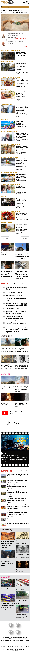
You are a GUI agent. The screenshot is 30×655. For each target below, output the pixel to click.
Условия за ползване (5, 640)
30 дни (27, 471)
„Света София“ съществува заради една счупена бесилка (7, 366)
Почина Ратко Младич (5, 253)
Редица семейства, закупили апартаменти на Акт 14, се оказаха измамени (22, 256)
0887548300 (22, 639)
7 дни (22, 471)
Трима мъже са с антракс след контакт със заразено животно (7, 273)
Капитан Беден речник (14, 295)
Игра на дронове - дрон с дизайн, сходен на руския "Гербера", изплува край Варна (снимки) (22, 275)
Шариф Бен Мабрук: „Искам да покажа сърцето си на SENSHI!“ (16, 304)
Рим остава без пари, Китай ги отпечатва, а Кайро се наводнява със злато (21, 367)
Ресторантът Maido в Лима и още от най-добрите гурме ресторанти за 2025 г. (22, 161)
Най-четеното (25, 284)
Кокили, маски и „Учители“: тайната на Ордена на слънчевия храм (21, 351)
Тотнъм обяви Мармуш (14, 292)
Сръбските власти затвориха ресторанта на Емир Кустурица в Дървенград (22, 135)
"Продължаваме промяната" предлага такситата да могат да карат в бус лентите (17, 330)
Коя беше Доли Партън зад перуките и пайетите (22, 404)
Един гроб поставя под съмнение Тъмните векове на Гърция (7, 562)
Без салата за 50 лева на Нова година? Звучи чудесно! (22, 93)
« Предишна (5, 238)
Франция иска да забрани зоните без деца (21, 200)
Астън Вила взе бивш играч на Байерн (16, 288)
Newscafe (4, 61)
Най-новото (17, 284)
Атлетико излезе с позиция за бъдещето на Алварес (16, 312)
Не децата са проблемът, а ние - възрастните (21, 187)
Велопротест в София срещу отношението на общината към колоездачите (8, 606)
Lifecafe (3, 157)
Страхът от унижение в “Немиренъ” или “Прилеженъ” (15, 35)
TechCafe (4, 104)
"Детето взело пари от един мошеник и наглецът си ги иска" (14, 11)
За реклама (23, 640)
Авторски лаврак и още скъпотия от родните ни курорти (21, 176)
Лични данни (15, 640)
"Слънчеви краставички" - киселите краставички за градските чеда (14, 318)
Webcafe (3, 50)
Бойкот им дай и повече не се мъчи (21, 53)
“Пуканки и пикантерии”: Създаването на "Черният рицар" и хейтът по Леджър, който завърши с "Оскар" (14, 458)
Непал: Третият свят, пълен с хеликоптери (16, 324)
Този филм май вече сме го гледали (16, 42)
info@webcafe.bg (13, 639)
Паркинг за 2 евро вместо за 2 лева (21, 64)
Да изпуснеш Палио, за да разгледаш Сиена (7, 387)
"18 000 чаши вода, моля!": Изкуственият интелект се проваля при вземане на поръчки (22, 109)
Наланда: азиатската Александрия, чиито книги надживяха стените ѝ (8, 544)
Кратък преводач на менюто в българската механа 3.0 (22, 214)
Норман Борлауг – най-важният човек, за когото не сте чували (7, 350)
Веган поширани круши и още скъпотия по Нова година (22, 80)
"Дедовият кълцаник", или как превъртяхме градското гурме (22, 147)
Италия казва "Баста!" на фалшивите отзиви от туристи (22, 226)
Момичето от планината (4, 403)
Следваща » (25, 238)
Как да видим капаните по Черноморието (20, 123)
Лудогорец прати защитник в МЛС (16, 299)
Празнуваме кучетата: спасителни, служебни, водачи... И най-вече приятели (21, 389)
